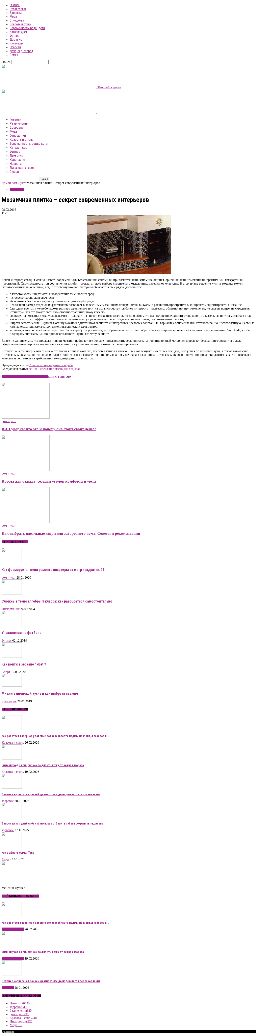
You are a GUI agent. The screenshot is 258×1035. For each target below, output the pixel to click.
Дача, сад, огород (21, 51)
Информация (11, 609)
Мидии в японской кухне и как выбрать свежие (40, 693)
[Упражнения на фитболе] (12, 624)
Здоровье (16, 13)
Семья (14, 55)
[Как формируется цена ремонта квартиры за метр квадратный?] (12, 562)
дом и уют (19, 183)
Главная (15, 5)
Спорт (6, 672)
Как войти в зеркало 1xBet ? (24, 664)
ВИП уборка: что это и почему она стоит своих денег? (49, 429)
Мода (13, 17)
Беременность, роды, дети (27, 28)
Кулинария (16, 43)
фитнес (6, 640)
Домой (6, 183)
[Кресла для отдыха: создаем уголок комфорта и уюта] (26, 470)
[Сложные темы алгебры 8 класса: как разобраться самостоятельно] (12, 593)
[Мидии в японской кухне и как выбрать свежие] (12, 685)
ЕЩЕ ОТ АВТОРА (59, 376)
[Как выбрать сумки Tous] (12, 846)
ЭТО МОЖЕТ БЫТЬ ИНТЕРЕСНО (25, 376)
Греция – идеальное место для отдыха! (53, 368)
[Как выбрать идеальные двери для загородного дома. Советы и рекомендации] (26, 522)
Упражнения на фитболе (21, 632)
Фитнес (14, 36)
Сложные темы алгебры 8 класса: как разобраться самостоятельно (57, 601)
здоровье (8, 801)
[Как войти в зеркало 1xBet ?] (12, 656)
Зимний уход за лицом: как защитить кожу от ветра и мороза (43, 765)
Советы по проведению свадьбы (51, 365)
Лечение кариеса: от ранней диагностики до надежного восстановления (51, 794)
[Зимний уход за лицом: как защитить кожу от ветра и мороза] (12, 758)
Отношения (17, 20)
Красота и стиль (20, 24)
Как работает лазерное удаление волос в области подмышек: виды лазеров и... (55, 736)
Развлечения (18, 9)
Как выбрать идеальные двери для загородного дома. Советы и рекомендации (71, 533)
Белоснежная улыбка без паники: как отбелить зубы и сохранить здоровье (52, 823)
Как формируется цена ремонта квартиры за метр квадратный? (53, 570)
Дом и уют (17, 39)
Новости (15, 47)
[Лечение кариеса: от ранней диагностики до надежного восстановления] (12, 787)
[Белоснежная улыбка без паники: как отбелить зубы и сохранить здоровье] (12, 816)
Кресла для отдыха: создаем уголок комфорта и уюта (49, 481)
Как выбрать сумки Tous (18, 852)
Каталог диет (18, 32)
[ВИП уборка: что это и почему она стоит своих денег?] (26, 417)
